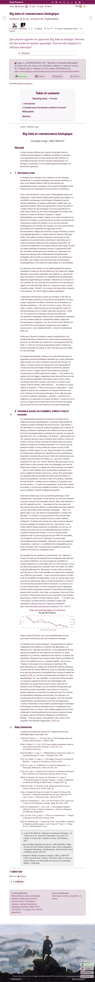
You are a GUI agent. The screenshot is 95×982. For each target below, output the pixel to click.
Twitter (22, 876)
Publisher (87, 972)
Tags (33, 6)
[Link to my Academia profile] (68, 2)
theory (75, 28)
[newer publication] (91, 17)
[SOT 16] (55, 721)
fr (31, 28)
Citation (86, 969)
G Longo (14, 28)
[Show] (26, 6)
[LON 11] (31, 675)
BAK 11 (23, 345)
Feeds (40, 6)
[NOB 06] (24, 786)
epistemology (68, 28)
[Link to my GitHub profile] (64, 2)
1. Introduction (28, 103)
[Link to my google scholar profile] (75, 2)
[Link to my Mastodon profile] (56, 2)
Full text (86, 976)
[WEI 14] (24, 331)
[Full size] (15, 25)
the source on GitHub (75, 976)
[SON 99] (23, 801)
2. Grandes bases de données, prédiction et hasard (44, 107)
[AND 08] (64, 370)
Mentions (26, 116)
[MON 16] (24, 777)
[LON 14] (23, 771)
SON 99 (69, 342)
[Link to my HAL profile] (83, 2)
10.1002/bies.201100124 (32, 749)
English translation (24, 83)
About (49, 6)
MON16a (64, 189)
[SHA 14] (23, 792)
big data (60, 28)
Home (11, 6)
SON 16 (31, 345)
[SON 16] (23, 807)
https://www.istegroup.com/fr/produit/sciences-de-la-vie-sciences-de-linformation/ (47, 71)
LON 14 (56, 189)
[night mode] (84, 6)
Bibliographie (28, 111)
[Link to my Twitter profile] (60, 2)
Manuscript (88, 965)
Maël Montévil (16, 2)
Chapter (39, 28)
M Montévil (23, 28)
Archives (20, 6)
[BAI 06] (23, 753)
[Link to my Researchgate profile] (72, 2)
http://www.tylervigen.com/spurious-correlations (39, 606)
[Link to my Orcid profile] (79, 2)
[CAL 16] (31, 436)
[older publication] (4, 17)
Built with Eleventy (78, 979)
